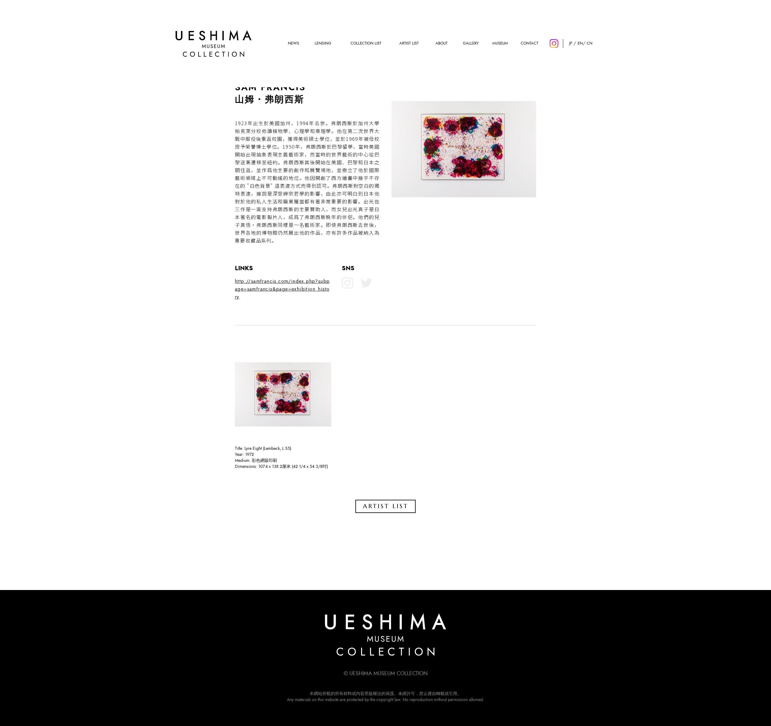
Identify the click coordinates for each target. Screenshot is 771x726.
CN (589, 43)
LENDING (323, 43)
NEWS (293, 43)
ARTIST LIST (409, 43)
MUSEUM (500, 43)
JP (570, 43)
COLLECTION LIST (366, 43)
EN (580, 43)
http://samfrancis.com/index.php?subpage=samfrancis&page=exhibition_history (282, 289)
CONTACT (529, 43)
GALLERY (471, 43)
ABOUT (441, 43)
